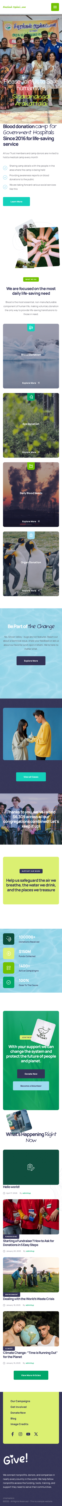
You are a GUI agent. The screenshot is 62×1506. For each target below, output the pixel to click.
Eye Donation (31, 424)
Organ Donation (31, 562)
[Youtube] (28, 1434)
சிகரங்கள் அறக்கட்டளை (14, 7)
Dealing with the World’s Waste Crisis (28, 1299)
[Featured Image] (31, 1167)
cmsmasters (8, 1498)
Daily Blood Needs (31, 493)
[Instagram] (20, 1434)
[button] (55, 7)
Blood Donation (31, 354)
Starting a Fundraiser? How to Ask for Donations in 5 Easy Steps (28, 1243)
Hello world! (11, 1187)
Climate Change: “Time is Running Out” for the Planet (30, 1355)
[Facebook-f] (13, 1434)
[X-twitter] (36, 1434)
